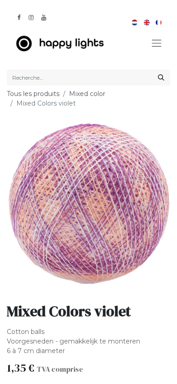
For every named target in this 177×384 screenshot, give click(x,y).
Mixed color (87, 94)
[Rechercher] (161, 78)
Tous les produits (33, 94)
